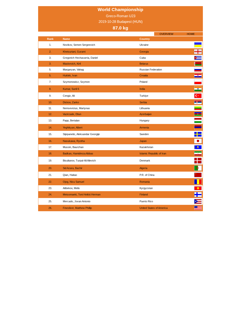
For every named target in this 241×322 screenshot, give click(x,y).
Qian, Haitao (70, 174)
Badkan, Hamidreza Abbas (78, 153)
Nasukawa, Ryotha (74, 141)
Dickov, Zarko (71, 102)
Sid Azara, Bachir (72, 168)
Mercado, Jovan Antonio (76, 201)
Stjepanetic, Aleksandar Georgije (81, 134)
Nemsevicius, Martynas (76, 108)
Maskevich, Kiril (72, 63)
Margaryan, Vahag (73, 69)
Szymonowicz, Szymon (76, 81)
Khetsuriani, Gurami (74, 51)
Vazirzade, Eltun (72, 114)
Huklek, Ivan (70, 75)
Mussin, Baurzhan (73, 147)
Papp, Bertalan (71, 120)
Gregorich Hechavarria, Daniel (80, 57)
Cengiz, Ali (69, 95)
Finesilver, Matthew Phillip (77, 207)
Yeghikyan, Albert (72, 127)
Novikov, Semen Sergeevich (79, 44)
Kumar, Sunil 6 (71, 88)
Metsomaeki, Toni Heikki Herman (81, 194)
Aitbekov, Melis (71, 188)
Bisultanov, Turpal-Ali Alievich (79, 160)
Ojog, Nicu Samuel (73, 181)
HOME (191, 34)
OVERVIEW (166, 34)
